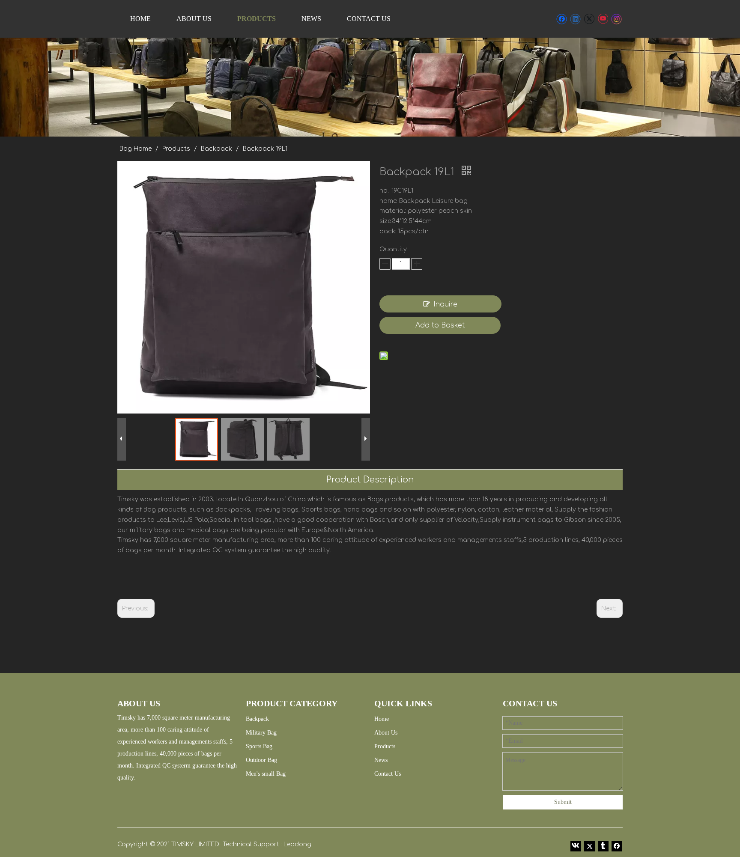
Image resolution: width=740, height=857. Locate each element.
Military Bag (261, 732)
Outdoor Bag (261, 760)
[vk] (575, 845)
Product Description (370, 480)
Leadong (297, 844)
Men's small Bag (266, 774)
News (381, 760)
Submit (563, 802)
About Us (385, 732)
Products (384, 746)
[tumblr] (603, 845)
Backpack (257, 719)
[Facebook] (561, 19)
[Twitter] (589, 19)
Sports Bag (259, 746)
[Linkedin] (575, 19)
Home (381, 719)
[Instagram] (616, 19)
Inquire (445, 304)
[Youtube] (602, 19)
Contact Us (387, 774)
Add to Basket (440, 325)
